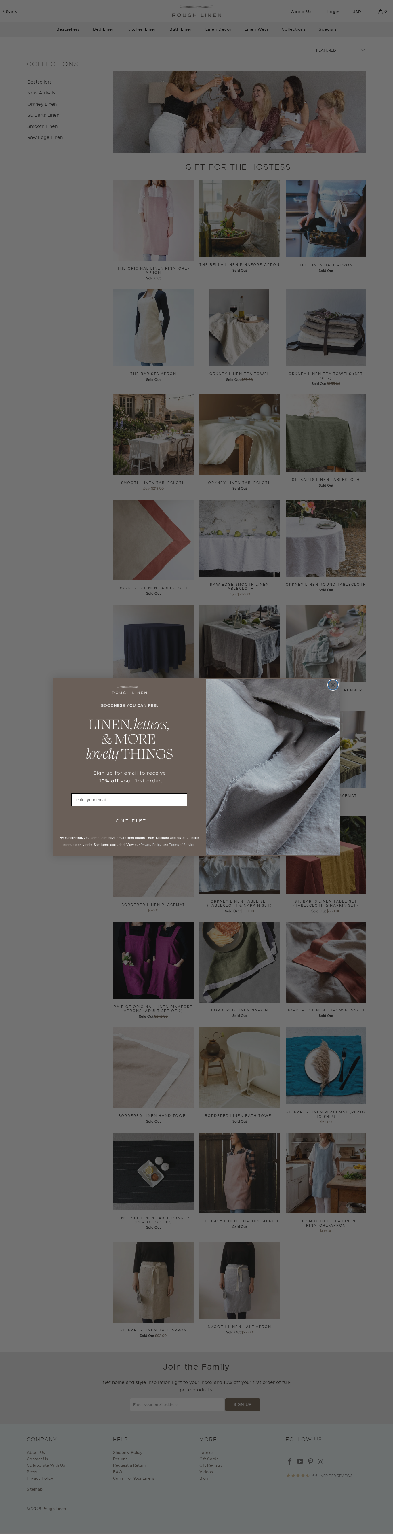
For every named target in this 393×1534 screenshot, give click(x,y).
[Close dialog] (333, 685)
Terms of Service (182, 845)
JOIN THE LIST (129, 821)
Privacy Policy (151, 845)
